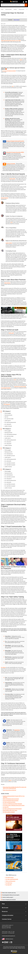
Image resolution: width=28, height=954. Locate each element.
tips (12, 86)
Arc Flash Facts (9, 882)
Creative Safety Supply (13, 948)
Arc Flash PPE (6, 807)
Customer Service (6, 919)
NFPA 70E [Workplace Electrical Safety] (11, 798)
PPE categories (7, 404)
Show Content (16, 19)
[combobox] (14, 5)
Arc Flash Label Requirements (12, 879)
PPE (15, 379)
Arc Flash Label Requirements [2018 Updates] (12, 808)
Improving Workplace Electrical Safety (10, 800)
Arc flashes (3, 667)
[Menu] (2, 2)
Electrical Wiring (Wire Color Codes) (10, 810)
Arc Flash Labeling (13, 817)
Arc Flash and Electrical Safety (9, 802)
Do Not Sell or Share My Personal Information (17, 946)
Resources (5, 911)
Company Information (7, 915)
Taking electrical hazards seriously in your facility (11, 40)
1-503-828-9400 (11, 933)
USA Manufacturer (9, 938)
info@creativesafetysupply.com (8, 935)
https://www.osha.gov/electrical (9, 790)
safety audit (11, 333)
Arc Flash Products (10, 877)
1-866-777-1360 (11, 931)
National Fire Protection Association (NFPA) (15, 152)
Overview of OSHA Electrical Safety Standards (12, 803)
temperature (17, 729)
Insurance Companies (10, 163)
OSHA (21, 59)
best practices (7, 282)
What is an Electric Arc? (10, 881)
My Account (5, 907)
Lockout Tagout (9, 242)
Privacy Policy (5, 946)
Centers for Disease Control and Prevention (15, 141)
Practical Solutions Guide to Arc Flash (13, 836)
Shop (3, 903)
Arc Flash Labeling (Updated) (9, 812)
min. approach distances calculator (9, 70)
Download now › (17, 829)
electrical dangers (4, 197)
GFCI (11, 222)
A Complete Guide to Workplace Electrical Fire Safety (13, 805)
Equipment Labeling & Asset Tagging (14, 857)
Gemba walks (12, 178)
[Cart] (26, 2)
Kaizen (10, 780)
